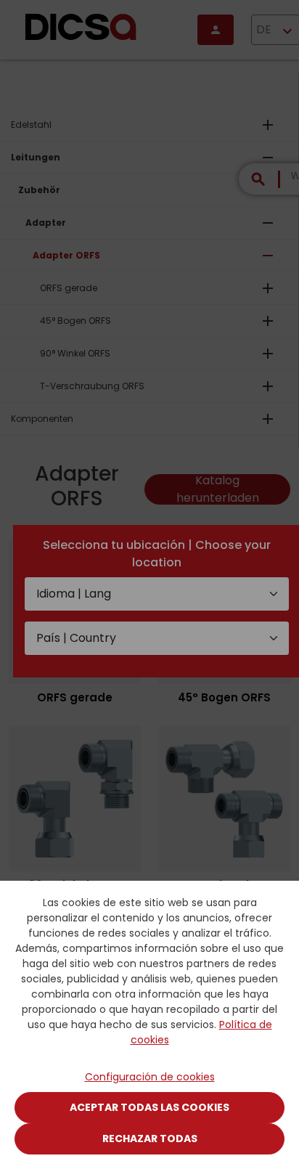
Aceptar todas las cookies (149, 1107)
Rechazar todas (149, 1138)
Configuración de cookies (150, 1077)
